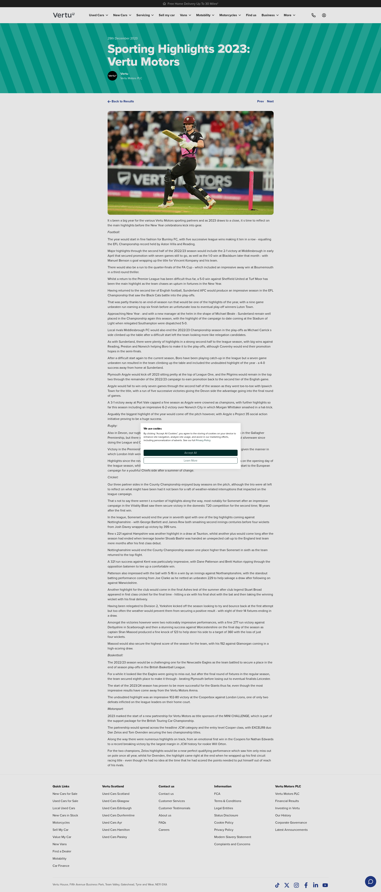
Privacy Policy (203, 440)
